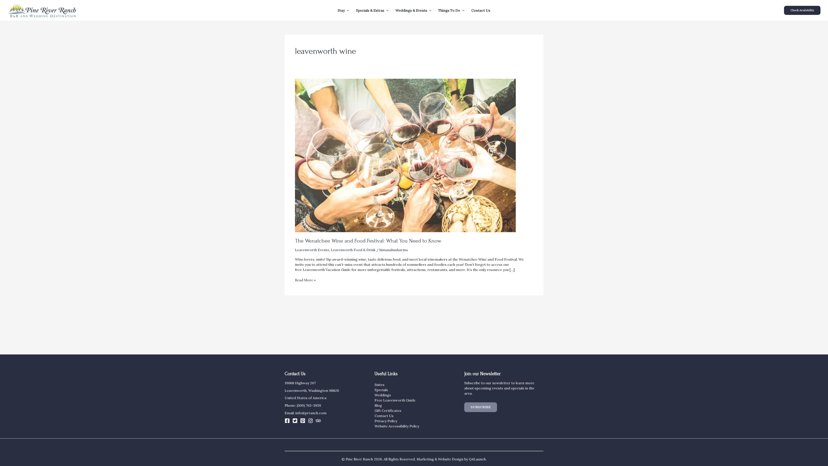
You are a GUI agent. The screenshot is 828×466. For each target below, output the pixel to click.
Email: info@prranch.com (305, 413)
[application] (347, 10)
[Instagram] (310, 420)
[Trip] (318, 420)
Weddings (383, 395)
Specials (381, 390)
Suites (379, 385)
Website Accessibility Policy (397, 426)
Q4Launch (477, 459)
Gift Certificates (388, 410)
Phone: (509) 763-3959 (303, 405)
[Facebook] (287, 420)
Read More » (305, 280)
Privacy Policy (386, 421)
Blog (378, 405)
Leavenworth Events (312, 250)
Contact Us (480, 10)
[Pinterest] (302, 420)
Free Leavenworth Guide (395, 400)
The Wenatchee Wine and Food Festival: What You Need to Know (368, 241)
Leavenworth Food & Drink (353, 250)
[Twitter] (295, 420)
